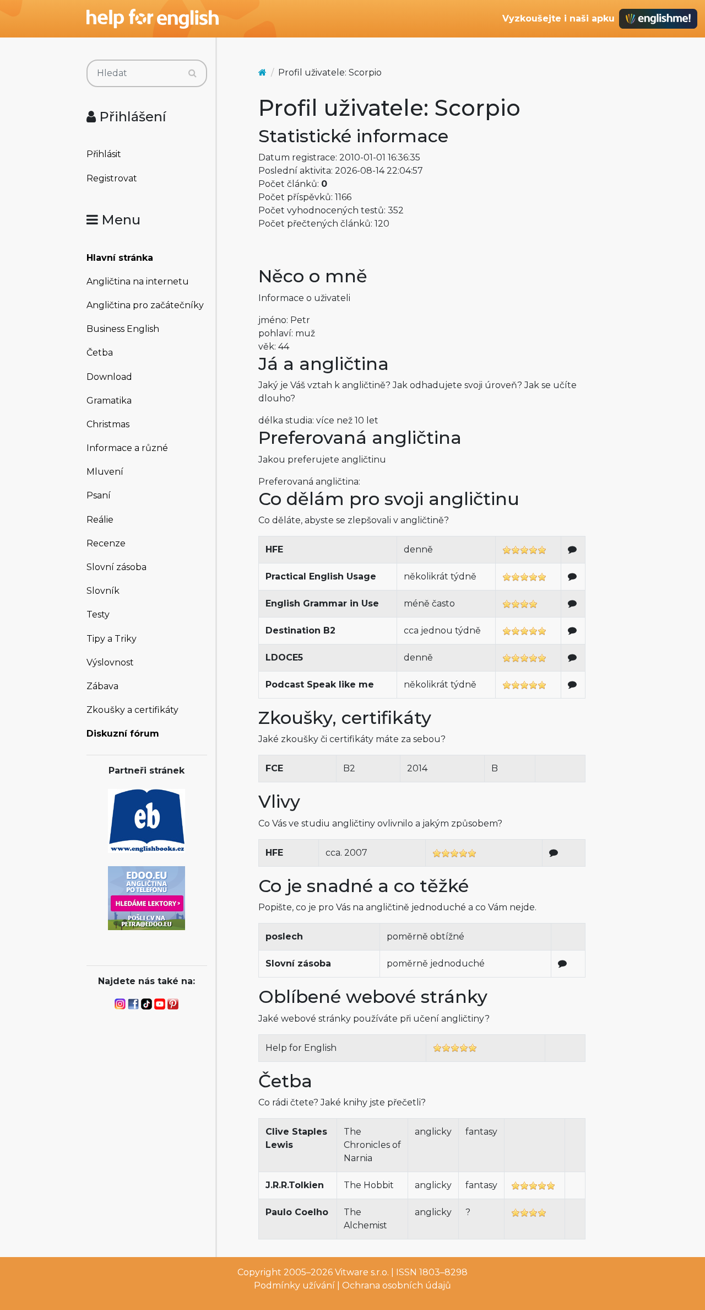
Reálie (99, 519)
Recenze (106, 543)
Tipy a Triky (111, 638)
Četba (99, 352)
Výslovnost (110, 662)
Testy (98, 614)
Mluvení (104, 471)
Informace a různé (127, 448)
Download (109, 377)
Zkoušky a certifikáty (132, 710)
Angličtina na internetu (137, 281)
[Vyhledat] (192, 73)
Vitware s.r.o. (362, 1272)
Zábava (102, 686)
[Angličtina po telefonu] (146, 897)
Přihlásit (103, 154)
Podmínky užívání (294, 1285)
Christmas (107, 424)
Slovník (103, 591)
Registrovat (111, 178)
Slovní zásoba (116, 567)
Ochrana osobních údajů (396, 1285)
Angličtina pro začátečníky (145, 305)
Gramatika (109, 400)
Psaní (98, 495)
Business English (122, 329)
